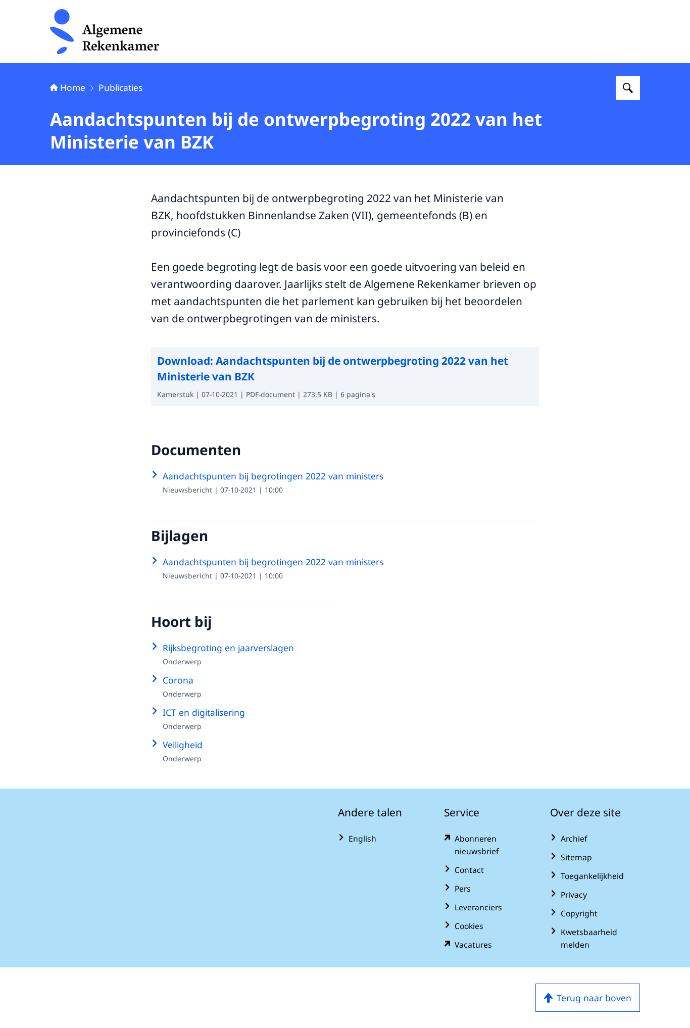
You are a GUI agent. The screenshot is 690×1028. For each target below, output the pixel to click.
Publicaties (120, 87)
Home (72, 87)
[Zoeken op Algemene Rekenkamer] (628, 88)
